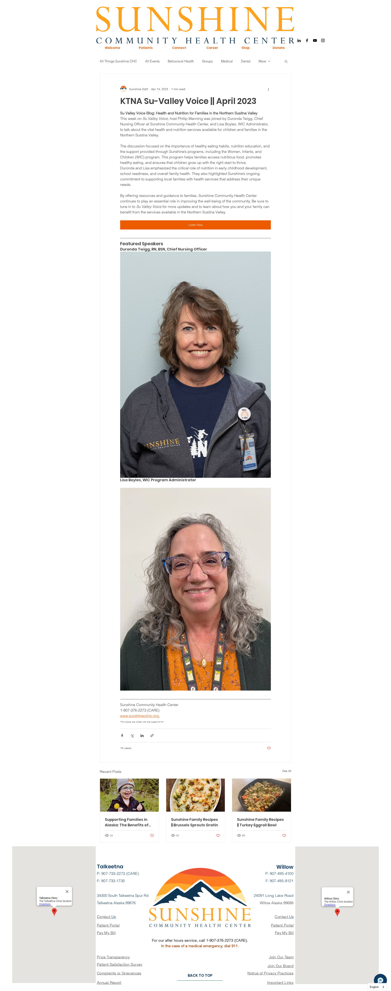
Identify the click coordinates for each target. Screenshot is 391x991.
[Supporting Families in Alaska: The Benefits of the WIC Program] (129, 795)
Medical (227, 61)
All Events (152, 61)
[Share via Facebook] (122, 735)
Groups (207, 61)
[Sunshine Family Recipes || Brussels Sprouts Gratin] (195, 795)
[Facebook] (307, 40)
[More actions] (268, 89)
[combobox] (377, 987)
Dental (245, 61)
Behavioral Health (181, 61)
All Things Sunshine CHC (118, 61)
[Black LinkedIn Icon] (299, 40)
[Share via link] (152, 735)
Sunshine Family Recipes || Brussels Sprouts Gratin (194, 822)
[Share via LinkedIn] (142, 735)
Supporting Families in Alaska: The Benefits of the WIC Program (126, 822)
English (374, 987)
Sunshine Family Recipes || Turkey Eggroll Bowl (260, 822)
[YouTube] (315, 40)
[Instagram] (323, 40)
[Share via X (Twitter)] (132, 735)
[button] (112, 48)
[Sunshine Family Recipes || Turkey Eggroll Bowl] (261, 795)
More (262, 61)
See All (286, 771)
